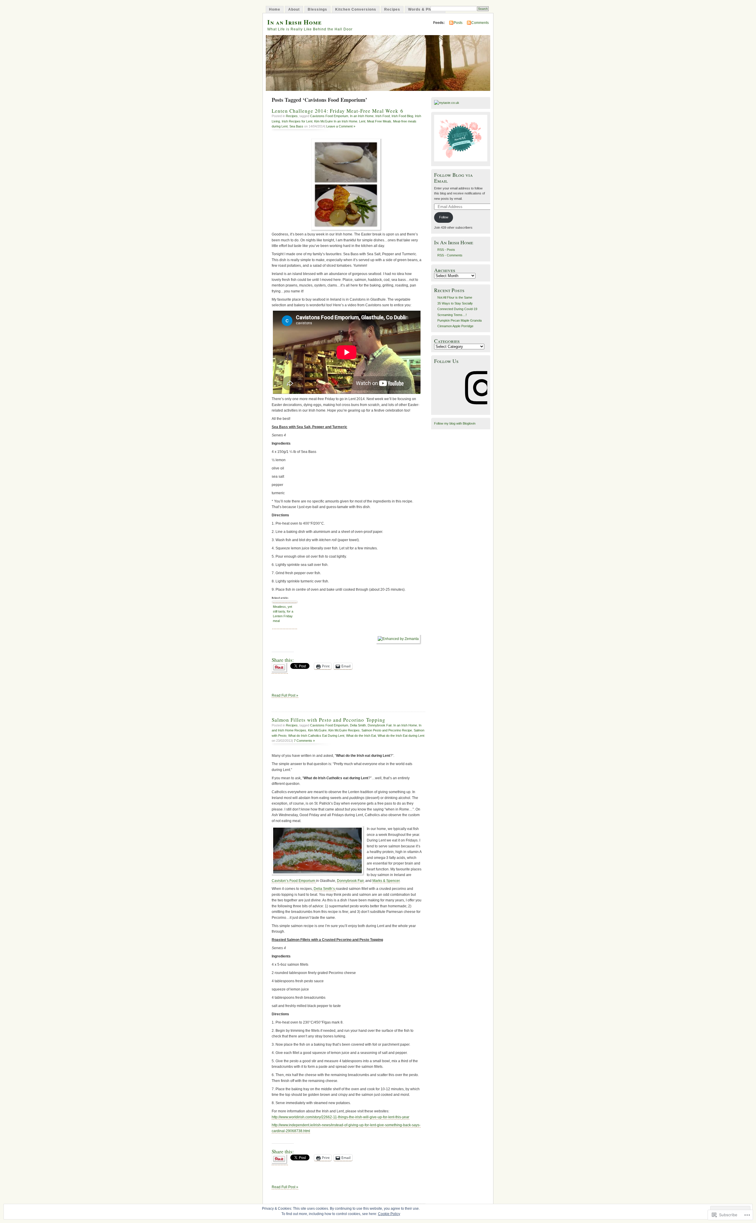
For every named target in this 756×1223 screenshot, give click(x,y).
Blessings (317, 9)
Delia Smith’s (325, 889)
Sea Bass (296, 126)
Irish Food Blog (402, 116)
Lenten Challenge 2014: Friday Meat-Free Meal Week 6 (337, 110)
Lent (362, 121)
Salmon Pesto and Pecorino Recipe (386, 730)
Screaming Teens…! (452, 315)
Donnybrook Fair (380, 725)
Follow (443, 217)
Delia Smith (358, 725)
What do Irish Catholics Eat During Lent (316, 735)
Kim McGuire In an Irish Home (335, 121)
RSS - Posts (446, 249)
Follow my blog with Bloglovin (454, 423)
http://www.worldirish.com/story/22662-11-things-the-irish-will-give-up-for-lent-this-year (340, 1117)
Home (274, 9)
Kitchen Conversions (355, 9)
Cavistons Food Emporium (329, 116)
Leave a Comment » (340, 126)
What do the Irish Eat (361, 735)
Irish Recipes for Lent (297, 121)
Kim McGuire (317, 730)
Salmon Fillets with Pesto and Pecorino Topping (328, 719)
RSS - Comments (449, 255)
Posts (458, 23)
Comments (480, 23)
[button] (318, 851)
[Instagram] (481, 408)
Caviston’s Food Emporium (294, 881)
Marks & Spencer (386, 881)
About (294, 9)
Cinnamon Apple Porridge (455, 326)
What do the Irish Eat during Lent (401, 735)
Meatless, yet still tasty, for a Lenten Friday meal (283, 614)
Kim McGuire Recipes (344, 730)
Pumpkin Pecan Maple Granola (459, 320)
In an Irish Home (294, 22)
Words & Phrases (425, 9)
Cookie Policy (389, 1214)
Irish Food (382, 116)
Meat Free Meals (379, 121)
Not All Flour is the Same (454, 297)
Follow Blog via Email (453, 177)
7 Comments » (304, 740)
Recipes (392, 9)
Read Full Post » (285, 695)
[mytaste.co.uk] (446, 102)
